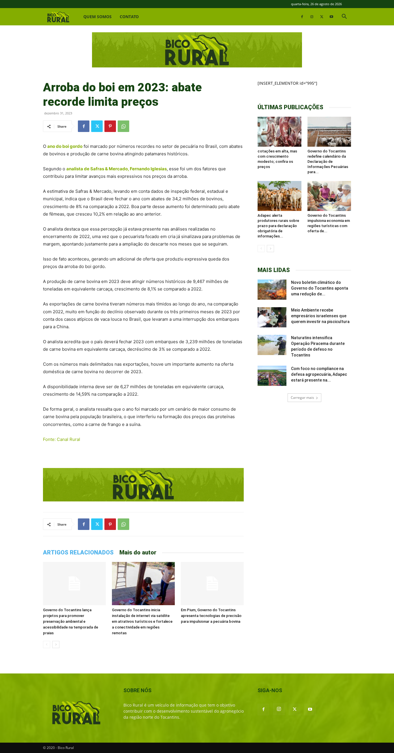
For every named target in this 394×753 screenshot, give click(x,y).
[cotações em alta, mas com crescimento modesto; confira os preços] (279, 132)
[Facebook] (302, 16)
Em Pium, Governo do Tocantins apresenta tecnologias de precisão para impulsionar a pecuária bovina (211, 616)
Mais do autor (137, 552)
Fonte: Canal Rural (61, 439)
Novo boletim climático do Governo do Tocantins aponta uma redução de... (319, 288)
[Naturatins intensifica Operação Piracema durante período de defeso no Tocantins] (272, 345)
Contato (129, 16)
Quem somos (97, 16)
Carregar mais (302, 397)
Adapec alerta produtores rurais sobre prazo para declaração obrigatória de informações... (278, 225)
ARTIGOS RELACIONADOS (78, 552)
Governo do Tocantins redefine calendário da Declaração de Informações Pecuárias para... (327, 161)
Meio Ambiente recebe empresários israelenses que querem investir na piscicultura (320, 316)
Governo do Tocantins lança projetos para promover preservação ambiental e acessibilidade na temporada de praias (70, 621)
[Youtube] (331, 16)
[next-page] (55, 644)
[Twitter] (321, 16)
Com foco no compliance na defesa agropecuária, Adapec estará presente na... (319, 374)
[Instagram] (311, 16)
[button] (344, 17)
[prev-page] (46, 644)
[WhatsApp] (123, 126)
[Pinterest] (110, 126)
